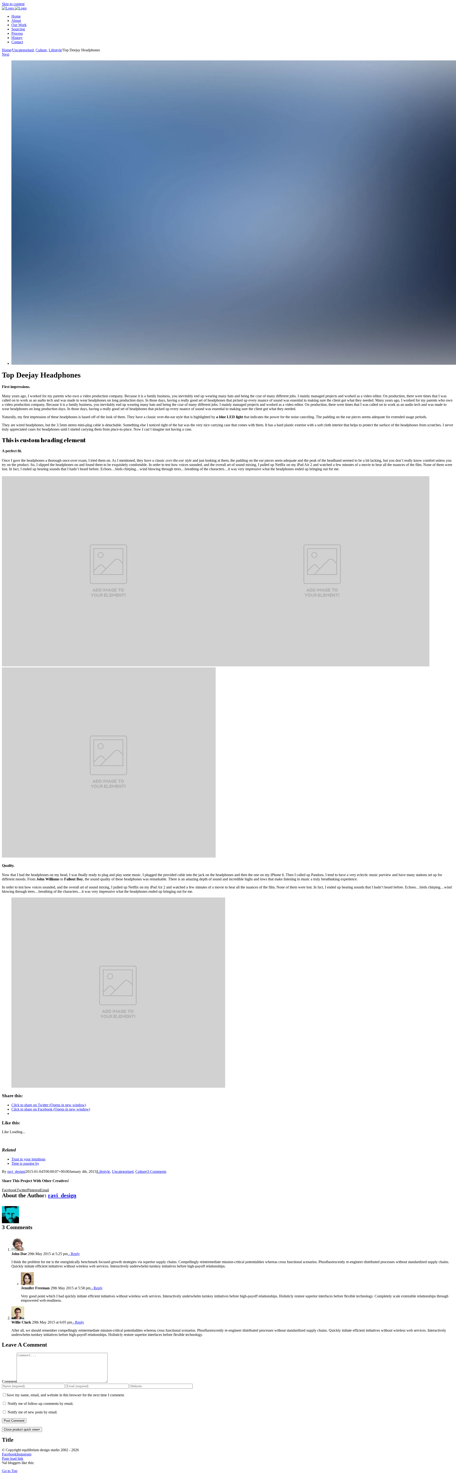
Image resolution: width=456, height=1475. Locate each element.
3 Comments (156, 1171)
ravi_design (16, 1171)
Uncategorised (122, 1171)
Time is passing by (25, 1163)
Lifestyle (103, 1171)
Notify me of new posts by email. (32, 1412)
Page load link (12, 1458)
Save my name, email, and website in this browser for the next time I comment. (66, 1395)
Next (5, 54)
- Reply (74, 1254)
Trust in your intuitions (28, 1159)
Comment (9, 1381)
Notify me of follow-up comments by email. (40, 1404)
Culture (141, 1171)
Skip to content (13, 4)
